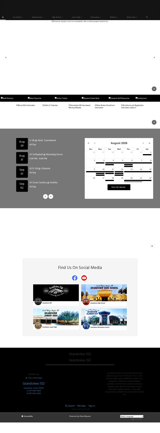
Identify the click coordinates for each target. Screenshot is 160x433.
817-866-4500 (35, 390)
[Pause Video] (154, 122)
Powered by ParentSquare (80, 416)
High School (56, 17)
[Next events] (50, 196)
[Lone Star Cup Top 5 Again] (122, 228)
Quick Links (131, 17)
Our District (17, 17)
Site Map (81, 405)
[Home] (3, 17)
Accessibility (28, 416)
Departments (37, 17)
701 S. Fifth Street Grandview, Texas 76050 (34, 383)
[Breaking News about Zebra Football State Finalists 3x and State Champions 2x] (37, 228)
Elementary (95, 17)
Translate (138, 419)
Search (71, 405)
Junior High (76, 17)
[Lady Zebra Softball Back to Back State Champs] (80, 228)
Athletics (113, 17)
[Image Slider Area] (80, 228)
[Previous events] (45, 196)
